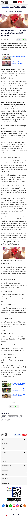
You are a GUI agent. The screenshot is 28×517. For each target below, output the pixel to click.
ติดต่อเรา (20, 515)
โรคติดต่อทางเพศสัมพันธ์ (13, 416)
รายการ (17, 6)
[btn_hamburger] (26, 2)
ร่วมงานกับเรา (12, 515)
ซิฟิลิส (21, 416)
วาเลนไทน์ (4, 416)
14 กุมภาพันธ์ (11, 419)
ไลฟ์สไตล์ (11, 11)
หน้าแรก (7, 11)
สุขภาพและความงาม (18, 11)
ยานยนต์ (23, 6)
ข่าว (11, 6)
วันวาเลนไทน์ (4, 419)
